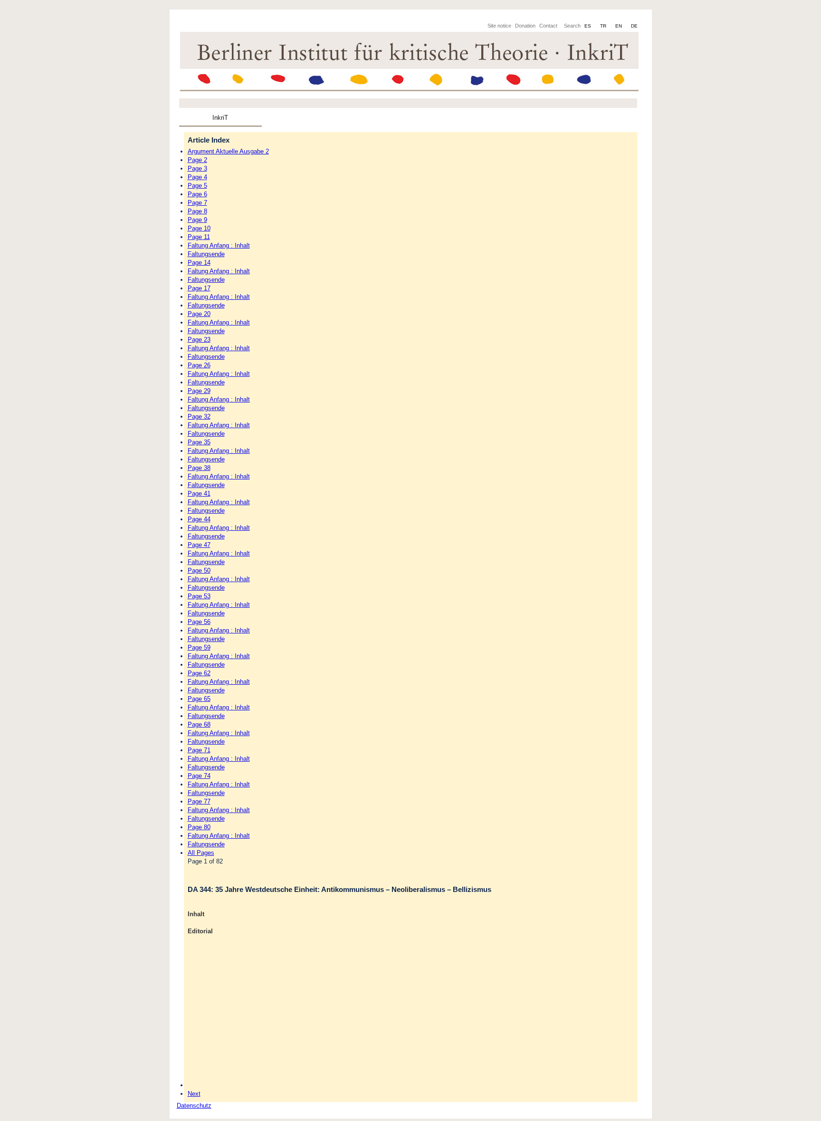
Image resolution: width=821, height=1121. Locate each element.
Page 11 (199, 236)
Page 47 (199, 544)
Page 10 (199, 228)
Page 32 (199, 416)
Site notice (499, 26)
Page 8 (197, 211)
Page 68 (199, 724)
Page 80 (199, 827)
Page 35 (199, 442)
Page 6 (197, 194)
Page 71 (199, 750)
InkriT (220, 117)
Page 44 (199, 519)
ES (588, 26)
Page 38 (199, 467)
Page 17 (199, 288)
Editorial (200, 931)
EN (619, 26)
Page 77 (199, 801)
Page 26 (199, 365)
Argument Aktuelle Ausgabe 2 (228, 151)
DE (634, 26)
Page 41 (199, 493)
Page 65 (199, 698)
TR (604, 26)
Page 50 (199, 570)
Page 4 (197, 177)
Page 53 (199, 596)
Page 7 (197, 202)
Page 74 (199, 775)
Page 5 (197, 185)
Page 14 (199, 262)
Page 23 (199, 339)
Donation (525, 26)
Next (194, 1093)
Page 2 (197, 159)
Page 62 (199, 673)
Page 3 (197, 168)
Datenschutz (194, 1105)
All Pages (201, 852)
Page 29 (199, 390)
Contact (548, 26)
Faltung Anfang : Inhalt (219, 245)
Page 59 (199, 647)
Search (572, 26)
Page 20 (199, 313)
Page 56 (199, 621)
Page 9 (197, 219)
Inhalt (196, 914)
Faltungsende (206, 254)
